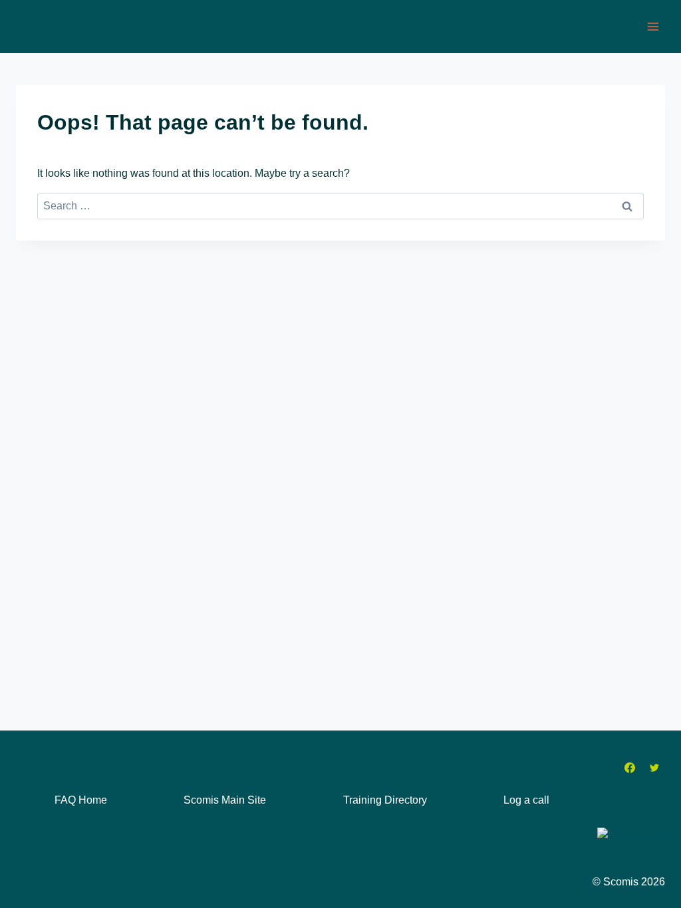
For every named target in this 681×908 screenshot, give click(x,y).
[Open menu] (652, 26)
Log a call (526, 800)
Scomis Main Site (225, 800)
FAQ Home (81, 800)
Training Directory (385, 800)
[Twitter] (654, 767)
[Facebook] (629, 767)
